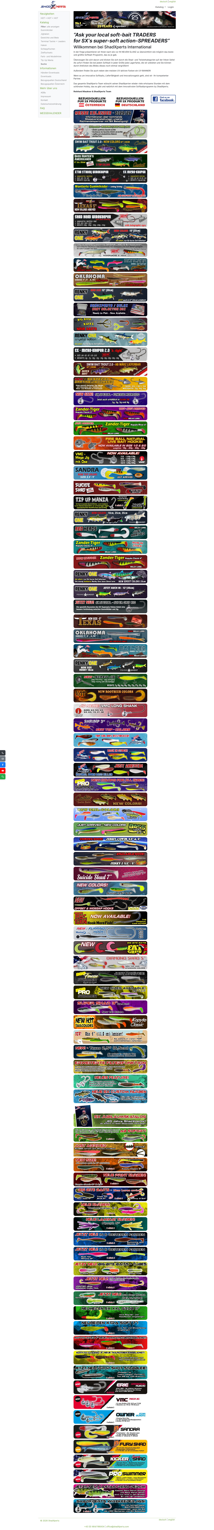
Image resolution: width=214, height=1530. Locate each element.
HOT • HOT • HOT (49, 18)
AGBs (43, 92)
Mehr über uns (48, 88)
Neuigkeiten (47, 13)
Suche (44, 64)
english (172, 1)
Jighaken (45, 34)
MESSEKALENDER (50, 113)
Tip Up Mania (47, 60)
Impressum (46, 96)
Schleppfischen (48, 49)
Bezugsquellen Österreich (53, 84)
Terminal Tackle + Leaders (53, 41)
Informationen (48, 68)
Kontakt (44, 100)
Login (171, 7)
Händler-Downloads (50, 72)
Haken (44, 45)
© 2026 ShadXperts (49, 1520)
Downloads (46, 76)
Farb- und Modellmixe (51, 56)
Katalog (44, 22)
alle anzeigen (50, 26)
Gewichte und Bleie (50, 37)
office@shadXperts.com (117, 1526)
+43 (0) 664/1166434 (94, 1526)
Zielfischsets (46, 52)
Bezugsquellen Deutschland (54, 80)
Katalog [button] (159, 7)
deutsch (163, 1)
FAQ (42, 108)
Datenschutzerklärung (51, 104)
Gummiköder (47, 30)
